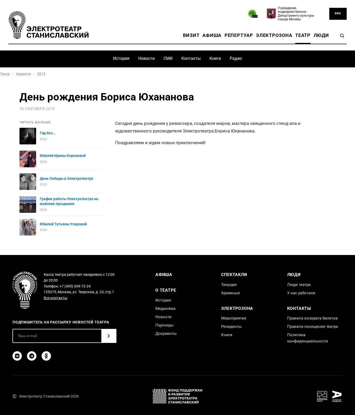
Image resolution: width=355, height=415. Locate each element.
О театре (165, 290)
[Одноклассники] (46, 356)
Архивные (230, 293)
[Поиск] (342, 35)
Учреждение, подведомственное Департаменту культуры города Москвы (296, 13)
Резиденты (231, 326)
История (121, 58)
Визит (191, 35)
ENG (338, 13)
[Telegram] (31, 356)
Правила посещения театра (312, 326)
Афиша (211, 35)
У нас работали (301, 293)
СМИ (168, 58)
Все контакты (55, 298)
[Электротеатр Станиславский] (48, 25)
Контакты (191, 58)
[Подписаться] (108, 335)
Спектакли (234, 274)
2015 (41, 74)
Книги (215, 58)
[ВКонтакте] (17, 356)
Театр (303, 35)
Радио (236, 58)
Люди (321, 35)
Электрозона (274, 35)
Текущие (229, 284)
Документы (166, 333)
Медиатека (165, 308)
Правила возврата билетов (312, 318)
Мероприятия (233, 318)
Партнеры (164, 325)
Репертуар (239, 35)
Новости (146, 58)
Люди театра (299, 284)
